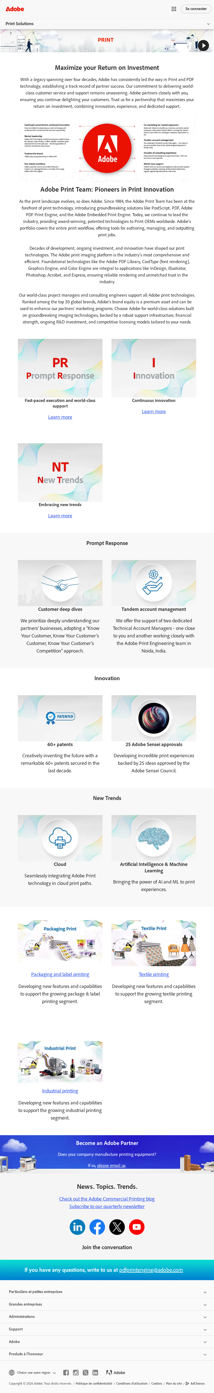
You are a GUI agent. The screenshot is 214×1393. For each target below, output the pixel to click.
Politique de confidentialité (94, 1383)
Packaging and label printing (60, 974)
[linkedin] (95, 1372)
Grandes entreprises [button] (25, 1304)
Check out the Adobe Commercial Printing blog (107, 1199)
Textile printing (154, 974)
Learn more (60, 417)
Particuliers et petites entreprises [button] (35, 1291)
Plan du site (174, 1383)
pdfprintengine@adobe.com (151, 1269)
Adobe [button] (14, 1341)
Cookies (156, 1383)
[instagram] (76, 1372)
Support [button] (16, 1329)
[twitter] (85, 1372)
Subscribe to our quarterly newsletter (107, 1206)
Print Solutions (19, 23)
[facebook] (66, 1372)
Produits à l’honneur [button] (26, 1354)
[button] (173, 8)
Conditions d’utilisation (131, 1383)
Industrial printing (60, 1091)
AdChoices (198, 1383)
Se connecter (196, 8)
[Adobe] (14, 9)
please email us (111, 1165)
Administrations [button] (22, 1316)
